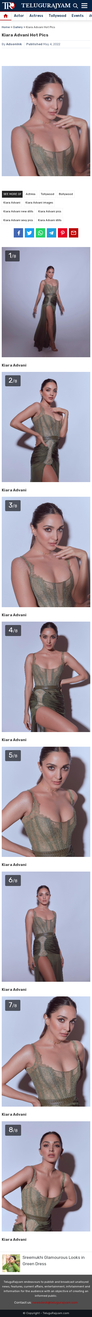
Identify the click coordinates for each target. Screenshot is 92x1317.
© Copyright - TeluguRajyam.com (46, 1313)
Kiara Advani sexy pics (18, 220)
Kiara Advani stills (49, 220)
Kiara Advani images (39, 202)
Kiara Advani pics (49, 211)
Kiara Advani (11, 202)
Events (78, 16)
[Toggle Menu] (84, 5)
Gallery (18, 27)
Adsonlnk (14, 44)
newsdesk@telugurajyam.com (55, 1302)
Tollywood (57, 16)
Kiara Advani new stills (18, 211)
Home (6, 27)
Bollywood (66, 194)
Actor (19, 16)
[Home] (6, 16)
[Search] (75, 5)
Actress (36, 16)
